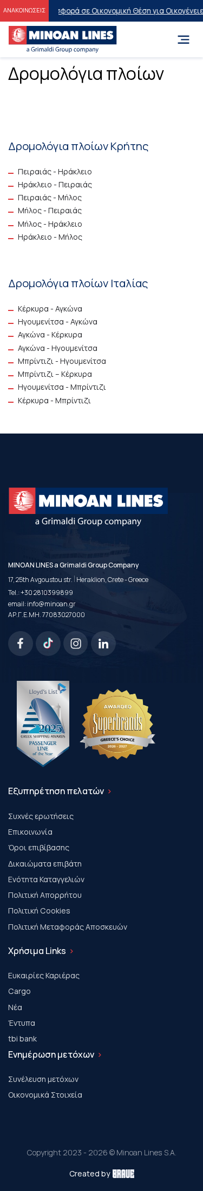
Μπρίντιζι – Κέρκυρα (55, 374)
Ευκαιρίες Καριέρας (44, 975)
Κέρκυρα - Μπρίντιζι (54, 400)
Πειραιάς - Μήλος (50, 197)
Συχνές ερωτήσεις (41, 816)
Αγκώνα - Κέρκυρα (50, 334)
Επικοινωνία (30, 832)
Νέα (15, 1007)
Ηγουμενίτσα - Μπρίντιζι (62, 387)
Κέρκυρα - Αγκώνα (50, 308)
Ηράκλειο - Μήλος (50, 237)
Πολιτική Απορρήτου (45, 895)
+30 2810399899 (47, 592)
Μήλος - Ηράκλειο (50, 224)
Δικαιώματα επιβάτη (45, 863)
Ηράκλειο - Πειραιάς (55, 184)
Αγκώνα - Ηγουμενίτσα (57, 348)
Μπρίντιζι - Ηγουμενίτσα (62, 361)
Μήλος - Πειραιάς (50, 210)
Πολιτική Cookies (39, 910)
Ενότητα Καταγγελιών (46, 879)
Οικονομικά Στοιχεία (45, 1095)
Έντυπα (21, 1023)
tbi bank (22, 1038)
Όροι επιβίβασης (38, 847)
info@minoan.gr (51, 603)
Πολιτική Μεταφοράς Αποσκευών (67, 927)
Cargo (19, 991)
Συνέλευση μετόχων (43, 1079)
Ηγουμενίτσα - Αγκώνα (57, 321)
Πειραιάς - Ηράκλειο (55, 171)
